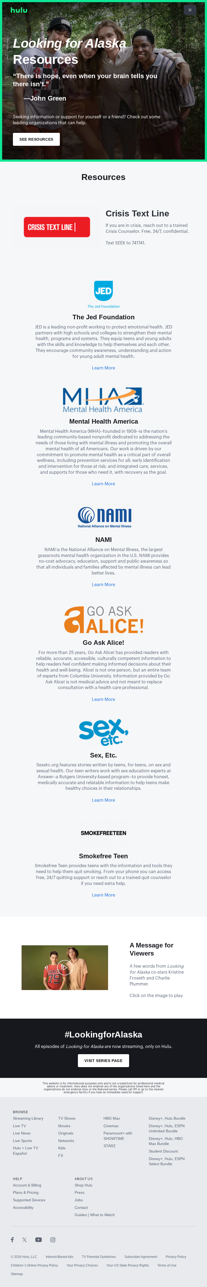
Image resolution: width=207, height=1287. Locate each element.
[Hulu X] (28, 1239)
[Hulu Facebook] (16, 1239)
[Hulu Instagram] (52, 1239)
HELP (17, 1179)
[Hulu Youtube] (42, 1239)
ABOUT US (83, 1179)
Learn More (103, 368)
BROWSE (20, 1112)
